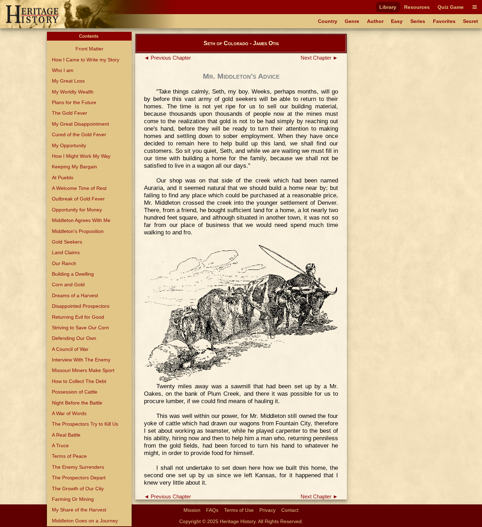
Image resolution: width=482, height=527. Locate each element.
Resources (417, 7)
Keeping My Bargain (74, 166)
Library (387, 7)
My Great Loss (68, 81)
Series (417, 21)
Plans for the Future (74, 102)
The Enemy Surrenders (78, 467)
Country (327, 21)
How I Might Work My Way (81, 156)
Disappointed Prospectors (80, 306)
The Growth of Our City (78, 488)
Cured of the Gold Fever (79, 134)
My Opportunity (69, 145)
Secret (470, 21)
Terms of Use (239, 510)
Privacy (267, 510)
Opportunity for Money (77, 209)
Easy (397, 21)
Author (375, 21)
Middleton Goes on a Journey (85, 520)
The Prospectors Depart (79, 477)
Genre (352, 21)
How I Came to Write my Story (85, 59)
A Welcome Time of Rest (79, 188)
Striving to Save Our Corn (80, 327)
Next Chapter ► (319, 58)
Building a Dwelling (73, 274)
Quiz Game (451, 7)
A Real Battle (66, 435)
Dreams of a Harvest (75, 295)
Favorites (444, 21)
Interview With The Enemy (81, 360)
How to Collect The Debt (79, 381)
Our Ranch (64, 263)
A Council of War (70, 349)
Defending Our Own (74, 338)
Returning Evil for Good (78, 317)
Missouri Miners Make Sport (83, 370)
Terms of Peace (69, 456)
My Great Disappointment (80, 124)
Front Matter (89, 49)
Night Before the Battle (77, 403)
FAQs (212, 510)
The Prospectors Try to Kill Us (85, 424)
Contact (290, 510)
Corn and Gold (68, 284)
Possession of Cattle (74, 392)
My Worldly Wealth (73, 92)
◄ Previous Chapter (167, 58)
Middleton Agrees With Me (81, 220)
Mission (191, 510)
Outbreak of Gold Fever (78, 199)
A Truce (60, 445)
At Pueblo (62, 177)
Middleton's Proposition (78, 231)
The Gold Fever (69, 113)
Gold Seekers (67, 242)
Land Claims (66, 252)
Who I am (62, 70)
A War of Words (69, 413)
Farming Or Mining (73, 499)
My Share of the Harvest (79, 510)
